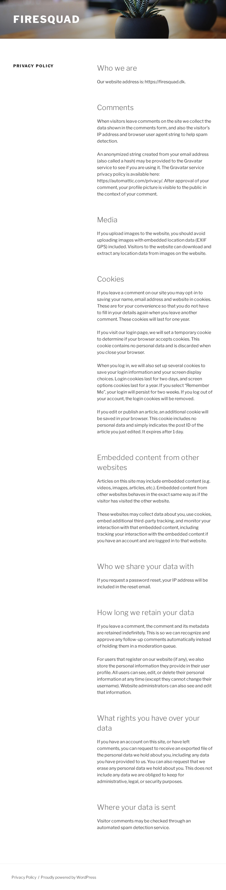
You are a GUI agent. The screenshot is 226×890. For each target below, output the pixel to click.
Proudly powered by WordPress (68, 877)
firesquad (46, 19)
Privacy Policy (24, 877)
